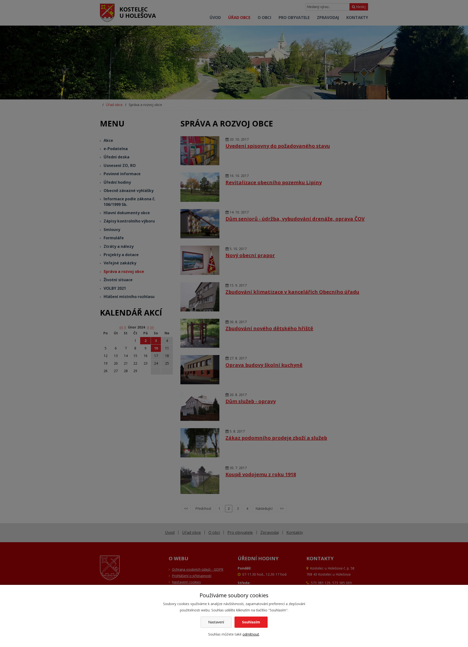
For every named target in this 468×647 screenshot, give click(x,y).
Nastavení (216, 622)
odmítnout (251, 634)
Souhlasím (251, 622)
